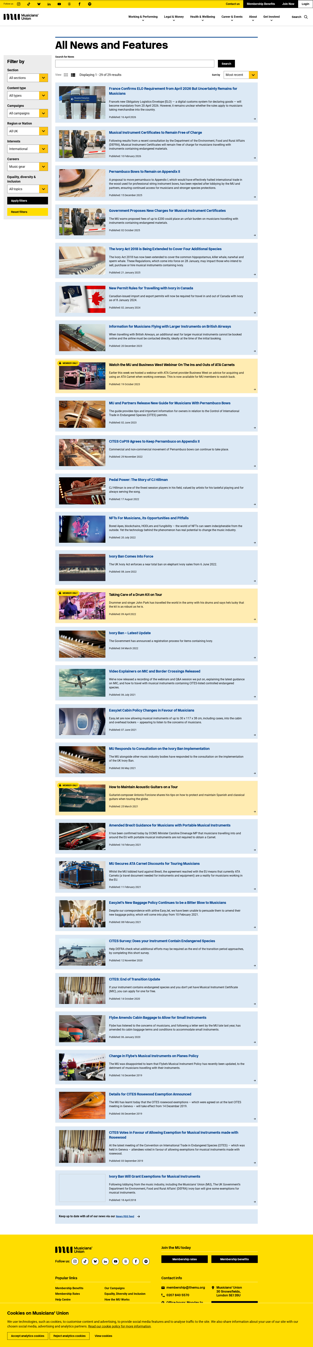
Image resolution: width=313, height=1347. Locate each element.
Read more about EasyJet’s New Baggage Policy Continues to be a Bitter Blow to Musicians (156, 914)
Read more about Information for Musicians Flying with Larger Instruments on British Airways (156, 337)
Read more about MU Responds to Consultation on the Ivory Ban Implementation (156, 760)
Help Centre (63, 1299)
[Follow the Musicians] (18, 4)
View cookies (103, 1336)
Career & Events (232, 16)
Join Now (288, 4)
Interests (13, 141)
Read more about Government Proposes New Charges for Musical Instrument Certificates (156, 222)
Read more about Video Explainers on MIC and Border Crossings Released (156, 682)
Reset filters (19, 212)
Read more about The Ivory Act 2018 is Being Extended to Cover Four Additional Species (156, 260)
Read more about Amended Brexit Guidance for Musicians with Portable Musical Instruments (156, 836)
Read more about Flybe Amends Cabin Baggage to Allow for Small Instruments (156, 1029)
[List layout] (73, 75)
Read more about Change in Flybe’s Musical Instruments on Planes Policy (156, 1067)
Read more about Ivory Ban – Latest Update (156, 644)
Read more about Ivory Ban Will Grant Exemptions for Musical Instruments (156, 1187)
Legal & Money (174, 16)
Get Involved (271, 16)
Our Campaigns (115, 1288)
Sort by (216, 74)
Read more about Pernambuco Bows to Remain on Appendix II (156, 183)
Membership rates (184, 1259)
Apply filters (19, 200)
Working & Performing (143, 16)
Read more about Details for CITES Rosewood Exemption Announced (156, 1105)
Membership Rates (67, 1293)
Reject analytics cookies (69, 1336)
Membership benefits (234, 1259)
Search (226, 63)
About (253, 16)
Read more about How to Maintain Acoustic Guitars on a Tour (156, 798)
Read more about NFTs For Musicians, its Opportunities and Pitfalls (156, 529)
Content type (16, 88)
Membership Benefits (261, 4)
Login (305, 4)
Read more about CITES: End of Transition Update (156, 990)
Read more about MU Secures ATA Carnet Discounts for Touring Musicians (156, 875)
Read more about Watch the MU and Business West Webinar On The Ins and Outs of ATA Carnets (156, 376)
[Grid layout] (66, 75)
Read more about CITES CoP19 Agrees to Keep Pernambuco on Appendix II (156, 452)
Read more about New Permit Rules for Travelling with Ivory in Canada (156, 299)
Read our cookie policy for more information (119, 1326)
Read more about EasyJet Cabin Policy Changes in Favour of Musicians (156, 721)
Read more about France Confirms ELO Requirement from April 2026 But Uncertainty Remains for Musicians (156, 103)
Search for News (64, 56)
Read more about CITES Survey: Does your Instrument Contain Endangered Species (156, 952)
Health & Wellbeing (202, 16)
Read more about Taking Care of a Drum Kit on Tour (156, 606)
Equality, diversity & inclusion (21, 179)
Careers (13, 159)
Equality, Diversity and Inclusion (125, 1293)
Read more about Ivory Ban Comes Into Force (156, 567)
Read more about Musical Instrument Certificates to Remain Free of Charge (156, 144)
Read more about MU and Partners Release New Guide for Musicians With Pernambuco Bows (156, 414)
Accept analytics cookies (27, 1336)
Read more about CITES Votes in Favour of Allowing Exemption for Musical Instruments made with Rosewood (156, 1146)
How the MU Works (117, 1299)
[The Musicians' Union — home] (21, 17)
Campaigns (15, 106)
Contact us (233, 4)
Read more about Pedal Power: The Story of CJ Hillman (156, 491)
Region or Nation (19, 123)
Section (12, 70)
